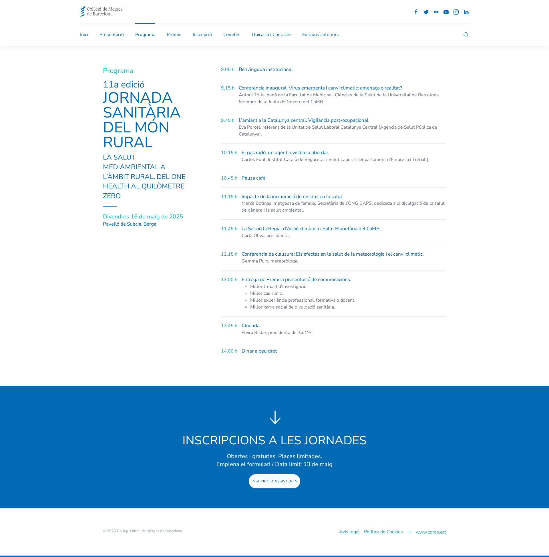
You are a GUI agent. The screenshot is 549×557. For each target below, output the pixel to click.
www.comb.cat (431, 532)
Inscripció (202, 34)
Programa (145, 34)
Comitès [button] (231, 34)
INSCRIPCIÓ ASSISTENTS (274, 481)
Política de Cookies (383, 532)
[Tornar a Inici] (101, 11)
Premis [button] (174, 34)
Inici (84, 34)
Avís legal (349, 532)
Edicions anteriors (320, 34)
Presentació (112, 34)
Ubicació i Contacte (271, 34)
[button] (466, 34)
